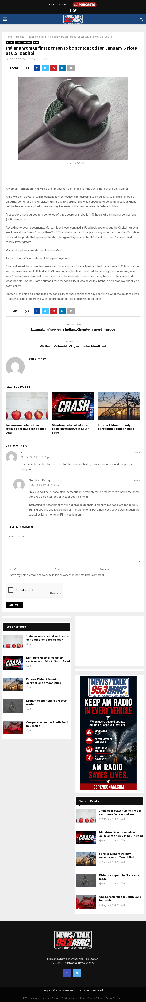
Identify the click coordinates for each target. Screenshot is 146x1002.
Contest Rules (50, 998)
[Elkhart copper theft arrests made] (13, 706)
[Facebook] (67, 973)
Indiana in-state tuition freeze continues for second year (26, 429)
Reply (137, 453)
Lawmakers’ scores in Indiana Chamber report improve (73, 329)
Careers (35, 998)
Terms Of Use (113, 998)
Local (18, 43)
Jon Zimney (15, 58)
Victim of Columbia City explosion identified (73, 346)
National (27, 43)
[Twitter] (77, 973)
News (35, 43)
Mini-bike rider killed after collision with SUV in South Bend (70, 429)
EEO (25, 998)
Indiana (10, 43)
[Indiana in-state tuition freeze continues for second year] (13, 641)
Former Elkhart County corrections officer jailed (116, 427)
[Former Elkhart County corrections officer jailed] (13, 684)
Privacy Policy (94, 998)
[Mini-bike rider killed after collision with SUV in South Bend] (13, 663)
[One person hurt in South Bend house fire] (13, 727)
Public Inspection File (73, 998)
